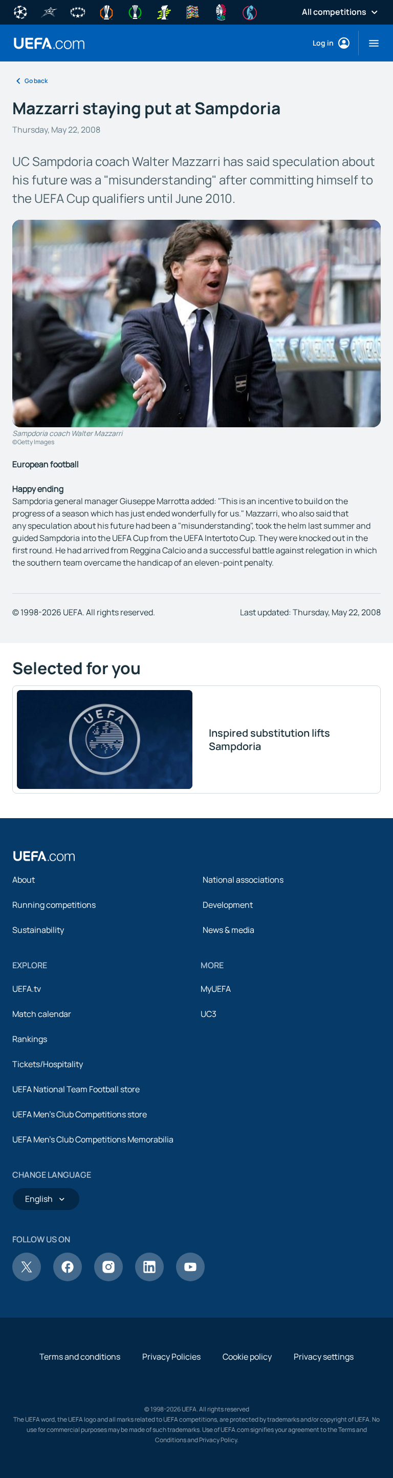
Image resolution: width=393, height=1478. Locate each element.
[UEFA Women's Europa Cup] (164, 11)
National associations (243, 879)
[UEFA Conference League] (135, 11)
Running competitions (54, 904)
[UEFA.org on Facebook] (67, 1278)
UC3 (208, 1013)
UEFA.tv (26, 988)
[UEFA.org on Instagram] (108, 1278)
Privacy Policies (171, 1356)
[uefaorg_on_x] (26, 1278)
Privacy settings (324, 1356)
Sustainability (38, 929)
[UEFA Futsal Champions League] (49, 11)
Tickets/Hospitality (47, 1064)
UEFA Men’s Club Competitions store (79, 1114)
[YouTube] (190, 1278)
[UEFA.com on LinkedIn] (149, 1278)
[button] (370, 43)
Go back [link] (36, 80)
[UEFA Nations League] (192, 11)
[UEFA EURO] (221, 11)
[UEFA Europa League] (106, 11)
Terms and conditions (79, 1356)
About (23, 879)
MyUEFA (216, 988)
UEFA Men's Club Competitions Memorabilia (92, 1139)
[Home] (44, 856)
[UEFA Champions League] (20, 11)
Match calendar (41, 1013)
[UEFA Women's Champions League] (78, 11)
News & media (228, 929)
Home (49, 43)
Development (228, 904)
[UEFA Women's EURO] (250, 11)
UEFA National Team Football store (76, 1089)
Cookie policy (247, 1356)
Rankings (29, 1039)
